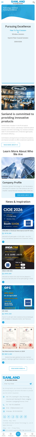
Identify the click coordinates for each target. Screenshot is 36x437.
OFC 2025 (5, 311)
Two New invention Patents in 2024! (13, 351)
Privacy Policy (16, 428)
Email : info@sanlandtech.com (14, 408)
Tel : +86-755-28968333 (13, 405)
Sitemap (5, 420)
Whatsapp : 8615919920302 (14, 411)
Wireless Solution (18, 34)
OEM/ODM (18, 42)
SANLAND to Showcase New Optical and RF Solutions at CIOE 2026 (18, 231)
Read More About (17, 79)
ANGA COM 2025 (7, 271)
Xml (9, 428)
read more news (17, 368)
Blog (10, 420)
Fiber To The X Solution (18, 30)
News (14, 420)
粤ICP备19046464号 (25, 430)
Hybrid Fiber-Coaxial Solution (18, 38)
